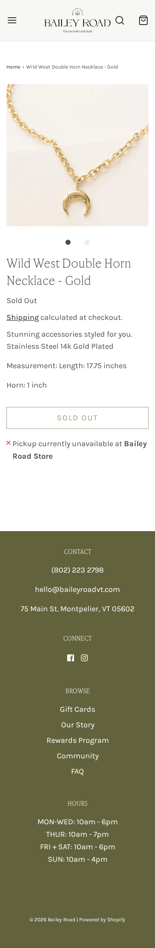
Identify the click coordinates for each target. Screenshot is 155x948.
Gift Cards (77, 709)
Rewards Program (77, 740)
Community (78, 755)
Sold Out (77, 417)
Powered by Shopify (102, 920)
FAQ (77, 771)
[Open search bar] (119, 20)
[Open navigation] (12, 20)
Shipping (22, 317)
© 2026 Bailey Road (52, 920)
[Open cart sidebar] (143, 20)
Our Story (77, 724)
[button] (77, 155)
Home (13, 67)
